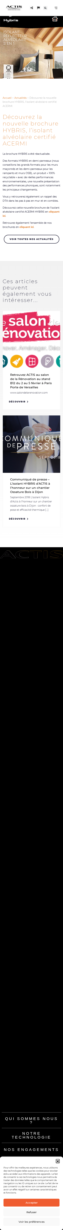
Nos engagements (31, 1149)
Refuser (31, 1212)
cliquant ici (26, 227)
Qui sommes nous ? (31, 1120)
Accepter (32, 1202)
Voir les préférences (32, 1221)
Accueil (7, 97)
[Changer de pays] (38, 8)
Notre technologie (31, 1135)
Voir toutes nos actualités (32, 239)
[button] (57, 1161)
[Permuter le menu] (56, 8)
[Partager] (32, 8)
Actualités (20, 97)
